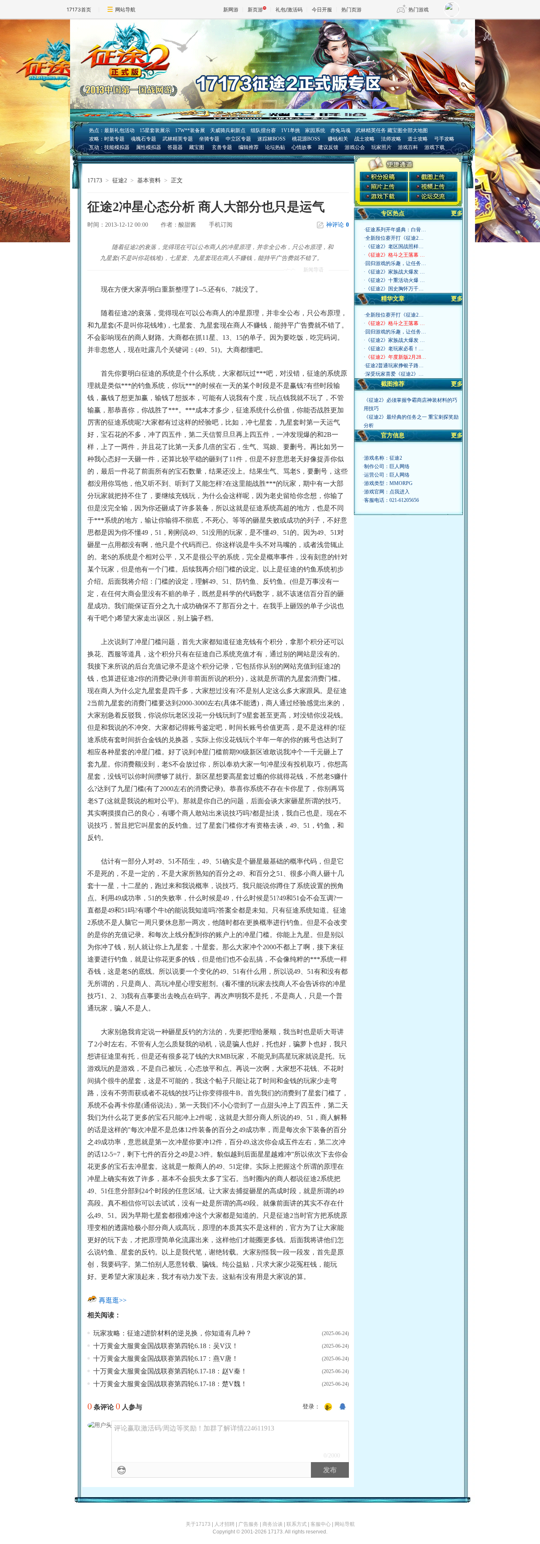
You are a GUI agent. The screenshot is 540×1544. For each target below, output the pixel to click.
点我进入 (399, 492)
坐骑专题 (209, 139)
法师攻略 (391, 139)
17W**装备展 (190, 130)
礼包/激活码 (288, 9)
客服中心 (320, 1524)
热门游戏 (418, 9)
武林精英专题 (177, 139)
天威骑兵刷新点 (228, 130)
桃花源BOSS (306, 139)
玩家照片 (381, 147)
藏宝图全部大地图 (407, 130)
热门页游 (351, 9)
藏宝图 (196, 147)
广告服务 (248, 1524)
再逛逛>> (113, 1300)
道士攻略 (418, 139)
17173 (94, 180)
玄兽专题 (222, 147)
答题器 (175, 147)
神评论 (337, 225)
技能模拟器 (117, 147)
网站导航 (125, 9)
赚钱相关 (337, 139)
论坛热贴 (275, 147)
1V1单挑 (290, 130)
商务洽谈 (272, 1524)
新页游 (255, 9)
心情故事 (302, 147)
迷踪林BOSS (271, 139)
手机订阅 (220, 225)
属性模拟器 (148, 147)
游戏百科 (408, 147)
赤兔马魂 (340, 130)
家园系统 (315, 130)
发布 (330, 1470)
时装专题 (114, 139)
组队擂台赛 (263, 130)
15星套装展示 (155, 130)
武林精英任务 (371, 130)
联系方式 (296, 1524)
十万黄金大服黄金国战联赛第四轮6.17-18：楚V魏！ (170, 1383)
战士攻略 (364, 139)
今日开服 (322, 9)
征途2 (119, 180)
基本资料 (149, 180)
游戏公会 (355, 147)
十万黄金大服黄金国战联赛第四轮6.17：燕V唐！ (165, 1358)
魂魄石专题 (143, 139)
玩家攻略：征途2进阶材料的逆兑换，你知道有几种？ (172, 1333)
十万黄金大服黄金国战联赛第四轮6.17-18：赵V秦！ (170, 1371)
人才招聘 (224, 1524)
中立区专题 (238, 139)
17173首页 (79, 9)
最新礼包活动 (119, 130)
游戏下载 (434, 147)
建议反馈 (328, 147)
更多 (457, 213)
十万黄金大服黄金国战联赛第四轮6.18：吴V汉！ (165, 1345)
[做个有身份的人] (328, 1407)
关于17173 (198, 1524)
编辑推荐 (248, 147)
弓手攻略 (444, 139)
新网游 (230, 9)
